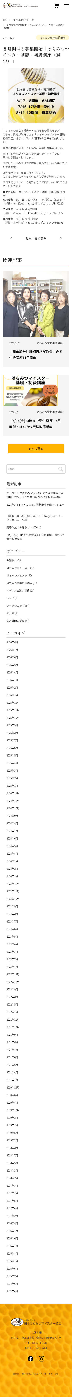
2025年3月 (12, 770)
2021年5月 (12, 1065)
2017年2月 (12, 1216)
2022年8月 (12, 997)
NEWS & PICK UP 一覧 (23, 19)
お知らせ (11, 560)
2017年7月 (12, 1193)
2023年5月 (12, 936)
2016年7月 (12, 1231)
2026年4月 (12, 672)
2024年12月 (12, 793)
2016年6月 (12, 1238)
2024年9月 (12, 816)
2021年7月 (12, 1050)
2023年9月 (12, 906)
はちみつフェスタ (16, 575)
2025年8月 (12, 733)
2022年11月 (12, 982)
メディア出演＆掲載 (18, 590)
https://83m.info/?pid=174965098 (44, 222)
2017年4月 (12, 1208)
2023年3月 (12, 951)
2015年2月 (12, 1276)
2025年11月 (12, 710)
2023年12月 (12, 884)
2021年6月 (12, 1057)
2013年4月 (12, 1291)
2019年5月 (12, 1133)
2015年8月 (12, 1253)
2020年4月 (12, 1102)
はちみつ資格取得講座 (53, 37)
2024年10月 (12, 808)
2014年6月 (12, 1283)
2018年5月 (12, 1163)
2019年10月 (12, 1110)
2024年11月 (12, 800)
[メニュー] (66, 5)
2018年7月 (12, 1155)
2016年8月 (12, 1223)
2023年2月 (12, 959)
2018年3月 (12, 1170)
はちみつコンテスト (18, 568)
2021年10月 (12, 1027)
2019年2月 (12, 1140)
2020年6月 (12, 1095)
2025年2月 (12, 778)
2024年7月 (12, 831)
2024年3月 (12, 861)
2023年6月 (12, 929)
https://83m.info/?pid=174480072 (44, 213)
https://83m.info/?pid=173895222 (44, 203)
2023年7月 (12, 921)
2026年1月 (12, 695)
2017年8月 (12, 1185)
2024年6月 (12, 838)
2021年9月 (12, 1034)
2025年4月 (12, 763)
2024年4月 (12, 853)
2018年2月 (12, 1178)
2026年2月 (12, 687)
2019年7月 (12, 1125)
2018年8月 (12, 1148)
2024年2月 (12, 868)
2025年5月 (12, 755)
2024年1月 (12, 876)
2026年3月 (12, 680)
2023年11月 (12, 891)
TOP (5, 19)
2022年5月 (12, 1004)
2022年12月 (12, 974)
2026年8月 (12, 642)
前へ (61, 238)
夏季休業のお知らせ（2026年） (24, 527)
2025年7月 (12, 740)
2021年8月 (12, 1042)
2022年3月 (12, 1012)
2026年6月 (12, 657)
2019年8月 (12, 1117)
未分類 (10, 613)
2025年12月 (12, 702)
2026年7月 (12, 650)
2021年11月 (12, 1019)
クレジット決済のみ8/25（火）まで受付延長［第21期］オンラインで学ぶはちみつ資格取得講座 (34, 495)
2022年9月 (12, 989)
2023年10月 (12, 899)
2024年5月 (12, 846)
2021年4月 (12, 1072)
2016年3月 (12, 1246)
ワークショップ (15, 605)
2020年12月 (12, 1087)
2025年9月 (12, 725)
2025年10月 (12, 717)
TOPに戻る (36, 449)
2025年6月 (12, 748)
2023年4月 (12, 944)
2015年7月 (12, 1261)
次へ (11, 238)
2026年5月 (12, 665)
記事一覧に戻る (36, 238)
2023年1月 (12, 967)
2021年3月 (12, 1080)
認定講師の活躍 (15, 620)
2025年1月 (12, 785)
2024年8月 (12, 823)
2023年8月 (12, 914)
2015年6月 (12, 1268)
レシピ (10, 598)
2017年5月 (12, 1200)
